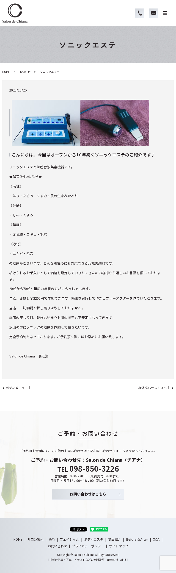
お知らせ (24, 72)
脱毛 (52, 539)
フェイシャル (69, 539)
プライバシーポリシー (88, 546)
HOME (6, 72)
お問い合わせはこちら (88, 494)
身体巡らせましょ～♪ (154, 388)
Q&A (156, 539)
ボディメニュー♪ (18, 388)
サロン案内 (36, 539)
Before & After (137, 539)
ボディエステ (93, 539)
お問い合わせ (57, 546)
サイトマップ (118, 546)
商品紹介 (114, 539)
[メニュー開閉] (165, 13)
